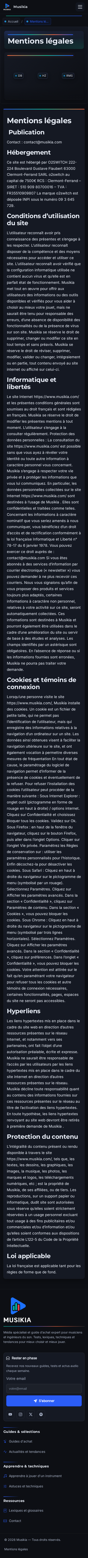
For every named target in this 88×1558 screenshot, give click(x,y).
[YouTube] (10, 1414)
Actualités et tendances (27, 1452)
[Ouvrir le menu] (80, 6)
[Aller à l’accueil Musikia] (44, 1310)
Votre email (16, 1378)
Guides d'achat (20, 1441)
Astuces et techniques (26, 1486)
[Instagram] (20, 1414)
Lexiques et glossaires (26, 1510)
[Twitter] (31, 1414)
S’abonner (46, 1401)
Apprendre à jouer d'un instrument (35, 1476)
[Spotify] (41, 1414)
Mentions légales (16, 1549)
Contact (15, 1521)
